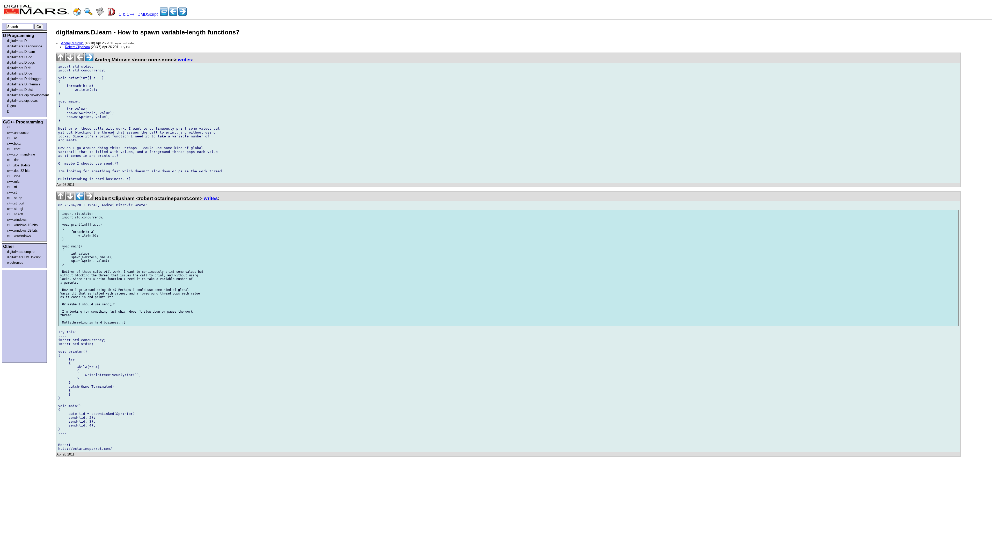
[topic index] (164, 14)
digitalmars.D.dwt (20, 90)
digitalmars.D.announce (24, 46)
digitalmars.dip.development (25, 95)
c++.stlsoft (15, 214)
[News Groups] (100, 14)
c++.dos (13, 160)
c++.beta (13, 143)
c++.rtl (12, 187)
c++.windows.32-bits (22, 230)
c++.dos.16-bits (19, 165)
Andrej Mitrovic (72, 43)
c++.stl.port (15, 203)
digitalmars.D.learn (21, 52)
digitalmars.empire (20, 252)
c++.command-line (21, 154)
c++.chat (13, 149)
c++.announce (17, 133)
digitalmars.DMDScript (24, 257)
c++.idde (13, 176)
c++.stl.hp (14, 198)
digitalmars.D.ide (19, 73)
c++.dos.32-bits (19, 171)
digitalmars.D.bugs (21, 62)
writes (185, 59)
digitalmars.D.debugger (24, 79)
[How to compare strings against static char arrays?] (173, 14)
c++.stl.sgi (15, 209)
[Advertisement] (18, 282)
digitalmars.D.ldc (19, 57)
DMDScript (147, 14)
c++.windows (17, 220)
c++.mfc (13, 181)
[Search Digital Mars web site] (88, 14)
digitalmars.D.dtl (19, 68)
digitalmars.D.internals (23, 84)
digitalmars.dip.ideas (22, 100)
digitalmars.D (17, 41)
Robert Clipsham (77, 47)
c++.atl (12, 138)
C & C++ (126, 14)
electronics (15, 262)
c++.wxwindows (19, 236)
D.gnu (11, 106)
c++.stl (12, 192)
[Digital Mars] (77, 14)
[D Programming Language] (111, 14)
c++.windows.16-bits (22, 225)
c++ (10, 127)
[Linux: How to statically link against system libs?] (182, 14)
